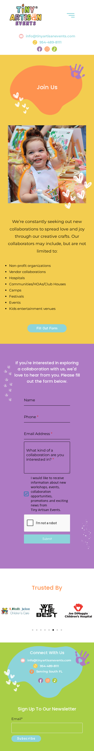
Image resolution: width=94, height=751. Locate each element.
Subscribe (26, 738)
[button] (5, 613)
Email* (17, 719)
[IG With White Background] (47, 680)
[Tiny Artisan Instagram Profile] (47, 49)
